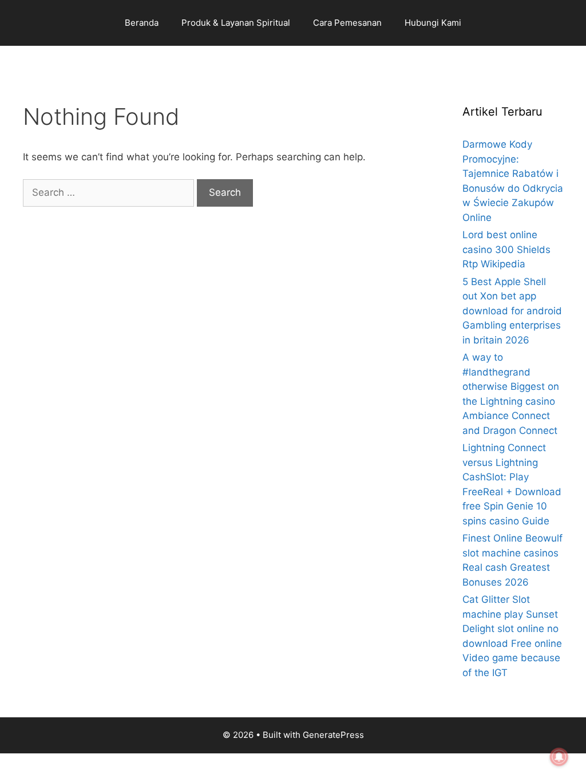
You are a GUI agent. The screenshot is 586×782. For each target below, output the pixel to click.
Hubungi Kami (433, 22)
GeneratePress (333, 734)
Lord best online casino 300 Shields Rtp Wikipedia (506, 249)
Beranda (142, 22)
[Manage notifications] (559, 757)
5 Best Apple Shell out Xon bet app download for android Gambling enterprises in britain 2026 (512, 311)
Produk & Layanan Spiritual (235, 22)
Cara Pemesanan (347, 22)
